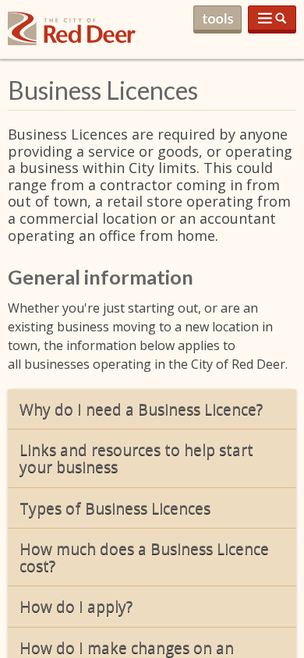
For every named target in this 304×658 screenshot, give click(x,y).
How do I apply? (76, 606)
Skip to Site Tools (217, 19)
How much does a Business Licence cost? (144, 557)
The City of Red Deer (72, 41)
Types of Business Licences (114, 507)
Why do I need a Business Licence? (141, 408)
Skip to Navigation (272, 19)
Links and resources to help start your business (136, 458)
